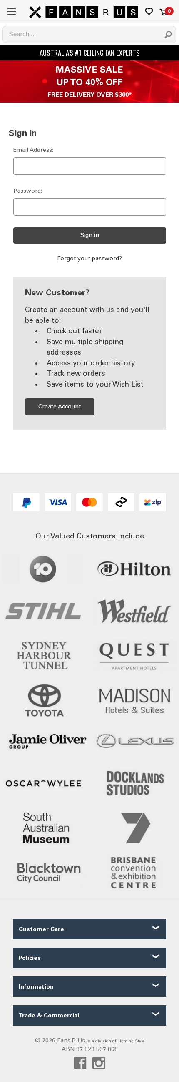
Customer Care (41, 929)
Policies (30, 957)
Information (36, 986)
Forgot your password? (89, 258)
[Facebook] (80, 1063)
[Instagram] (98, 1063)
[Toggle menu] (11, 11)
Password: (27, 190)
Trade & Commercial (49, 1015)
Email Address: (33, 149)
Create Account (59, 406)
